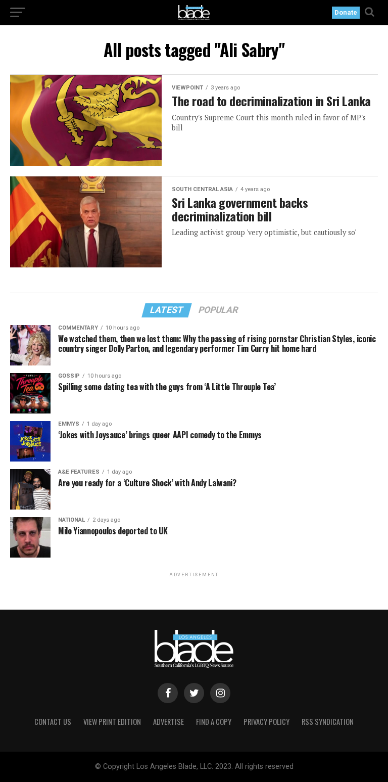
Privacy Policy (266, 721)
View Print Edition (112, 721)
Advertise (168, 721)
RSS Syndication (328, 721)
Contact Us (52, 721)
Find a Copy (213, 721)
